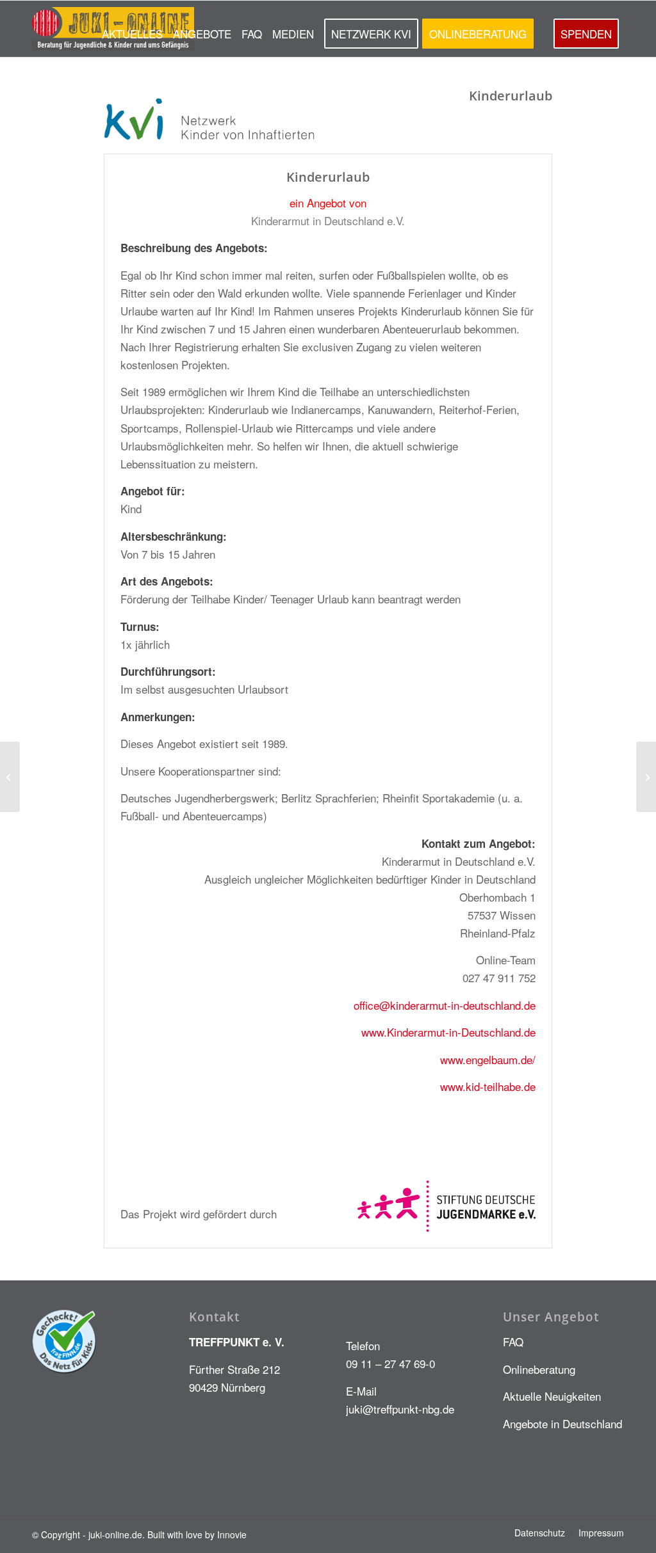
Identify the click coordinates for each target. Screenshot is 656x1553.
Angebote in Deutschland (562, 1423)
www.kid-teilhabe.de (488, 1086)
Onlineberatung (539, 1369)
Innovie (232, 1534)
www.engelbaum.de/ (488, 1059)
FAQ (513, 1342)
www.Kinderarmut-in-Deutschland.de (448, 1032)
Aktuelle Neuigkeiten (552, 1396)
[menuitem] (132, 29)
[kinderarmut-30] (10, 777)
